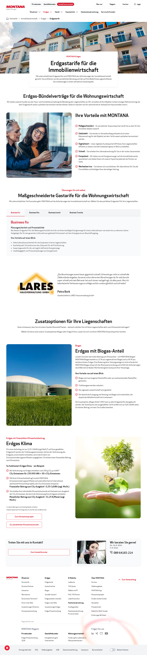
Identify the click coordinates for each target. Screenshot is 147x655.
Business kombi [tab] (55, 212)
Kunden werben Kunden (99, 599)
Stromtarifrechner (27, 586)
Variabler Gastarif (50, 594)
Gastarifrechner (50, 586)
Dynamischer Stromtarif (29, 599)
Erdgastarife (54, 18)
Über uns (99, 4)
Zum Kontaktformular (39, 552)
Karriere (125, 4)
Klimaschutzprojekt (97, 594)
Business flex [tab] (34, 212)
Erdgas (46, 12)
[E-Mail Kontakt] (101, 633)
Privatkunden (36, 4)
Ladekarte (71, 582)
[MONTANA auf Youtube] (106, 633)
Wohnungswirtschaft (76, 633)
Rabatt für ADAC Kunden (99, 611)
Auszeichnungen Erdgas (52, 607)
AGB (57, 650)
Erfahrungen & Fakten (98, 615)
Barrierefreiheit (97, 650)
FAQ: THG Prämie (74, 594)
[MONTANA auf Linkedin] (92, 633)
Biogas (47, 590)
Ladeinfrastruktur (74, 599)
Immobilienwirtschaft (65, 4)
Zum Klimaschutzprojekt (24, 516)
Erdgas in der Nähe (51, 603)
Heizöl (57, 12)
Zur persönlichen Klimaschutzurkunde (24, 524)
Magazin (112, 4)
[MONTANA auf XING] (97, 633)
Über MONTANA (97, 578)
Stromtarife (25, 582)
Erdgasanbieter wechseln (53, 599)
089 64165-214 (123, 552)
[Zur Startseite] (15, 8)
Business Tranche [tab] (76, 212)
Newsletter (95, 603)
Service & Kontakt (108, 12)
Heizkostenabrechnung (89, 12)
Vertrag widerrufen (25, 650)
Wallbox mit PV (73, 590)
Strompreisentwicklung (29, 611)
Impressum (84, 650)
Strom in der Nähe (27, 603)
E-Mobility (72, 578)
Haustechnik (70, 12)
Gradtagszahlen (73, 607)
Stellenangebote (96, 586)
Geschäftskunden (49, 4)
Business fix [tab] (15, 212)
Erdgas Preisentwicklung (53, 611)
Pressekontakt (96, 607)
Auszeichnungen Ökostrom (30, 607)
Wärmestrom (25, 594)
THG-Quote (72, 586)
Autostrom (25, 590)
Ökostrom (33, 12)
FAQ (36, 650)
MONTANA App (96, 590)
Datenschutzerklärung (70, 650)
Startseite (13, 18)
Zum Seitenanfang (129, 579)
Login (139, 4)
